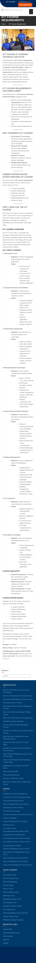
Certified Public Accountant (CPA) (14, 835)
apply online (25, 653)
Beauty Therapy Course (11, 878)
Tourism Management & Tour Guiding (15, 821)
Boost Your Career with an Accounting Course (18, 718)
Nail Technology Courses (11, 892)
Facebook (6, 658)
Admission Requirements (11, 933)
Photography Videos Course (12, 899)
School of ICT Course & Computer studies (16, 797)
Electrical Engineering (10, 882)
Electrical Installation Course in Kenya (15, 913)
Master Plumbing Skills (10, 771)
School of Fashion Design (11, 811)
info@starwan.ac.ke (24, 2)
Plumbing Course (8, 825)
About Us (6, 939)
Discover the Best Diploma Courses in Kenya (18, 699)
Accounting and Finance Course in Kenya (16, 838)
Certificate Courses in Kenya (12, 703)
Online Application (25, 5)
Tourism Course (8, 889)
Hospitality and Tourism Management (15, 794)
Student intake (7, 929)
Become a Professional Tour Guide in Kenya (17, 696)
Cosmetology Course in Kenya (13, 807)
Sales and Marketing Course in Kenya (15, 861)
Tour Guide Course (9, 909)
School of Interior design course (13, 800)
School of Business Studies (12, 845)
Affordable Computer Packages (13, 721)
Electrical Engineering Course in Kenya (15, 804)
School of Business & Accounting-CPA (15, 858)
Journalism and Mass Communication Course (18, 814)
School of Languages (10, 818)
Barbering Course (8, 895)
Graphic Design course (10, 916)
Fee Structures (8, 936)
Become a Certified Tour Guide (13, 778)
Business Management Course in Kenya (16, 848)
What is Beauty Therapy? (11, 775)
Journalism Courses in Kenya (12, 906)
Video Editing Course (10, 902)
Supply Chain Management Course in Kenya (17, 865)
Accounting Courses (9, 828)
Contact (5, 943)
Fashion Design (8, 885)
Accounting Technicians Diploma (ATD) (15, 831)
